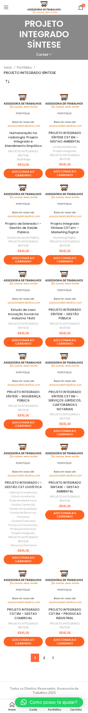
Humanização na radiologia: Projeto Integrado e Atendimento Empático (23, 139)
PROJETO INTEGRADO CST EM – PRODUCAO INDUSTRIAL (65, 613)
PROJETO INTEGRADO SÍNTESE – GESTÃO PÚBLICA (65, 314)
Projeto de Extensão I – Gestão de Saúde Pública (23, 228)
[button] (49, 702)
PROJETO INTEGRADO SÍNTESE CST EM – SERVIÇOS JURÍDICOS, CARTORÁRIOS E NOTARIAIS (64, 400)
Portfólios (25, 67)
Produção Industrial (23, 529)
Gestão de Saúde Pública (23, 237)
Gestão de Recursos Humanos (23, 514)
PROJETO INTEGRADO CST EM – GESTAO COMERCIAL (23, 613)
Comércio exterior (23, 496)
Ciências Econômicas (23, 492)
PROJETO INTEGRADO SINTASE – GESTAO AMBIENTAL (65, 487)
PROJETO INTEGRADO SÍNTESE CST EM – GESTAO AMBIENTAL (65, 137)
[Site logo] (44, 7)
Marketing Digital (64, 237)
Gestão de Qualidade (23, 508)
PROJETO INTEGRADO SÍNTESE (23, 153)
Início (8, 67)
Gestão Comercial (23, 504)
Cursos (42, 54)
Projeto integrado (64, 151)
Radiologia (24, 159)
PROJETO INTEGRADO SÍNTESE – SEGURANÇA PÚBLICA (23, 396)
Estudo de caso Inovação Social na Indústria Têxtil (23, 314)
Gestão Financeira (23, 521)
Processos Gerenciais (23, 525)
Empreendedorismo (23, 500)
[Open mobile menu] (6, 7)
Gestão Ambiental (64, 147)
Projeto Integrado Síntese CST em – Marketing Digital (65, 228)
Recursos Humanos (24, 545)
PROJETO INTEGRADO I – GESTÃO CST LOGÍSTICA (23, 485)
